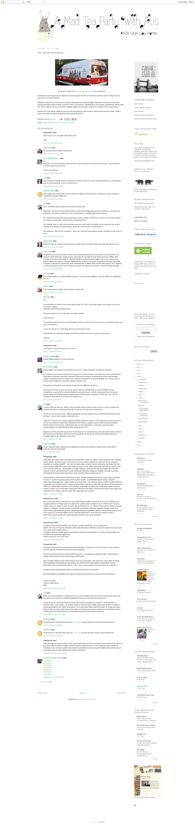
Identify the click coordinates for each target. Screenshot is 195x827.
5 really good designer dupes (146, 670)
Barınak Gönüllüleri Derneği (84, 91)
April (140, 429)
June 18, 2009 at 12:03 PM (53, 236)
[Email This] (65, 119)
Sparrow (46, 297)
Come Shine (142, 422)
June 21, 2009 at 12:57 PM (53, 292)
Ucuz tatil (77, 622)
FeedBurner (150, 337)
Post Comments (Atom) (86, 699)
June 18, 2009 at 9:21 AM (52, 143)
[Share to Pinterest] (75, 119)
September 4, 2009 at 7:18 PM (54, 614)
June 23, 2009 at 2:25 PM (52, 352)
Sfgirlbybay (141, 590)
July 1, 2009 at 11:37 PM (52, 439)
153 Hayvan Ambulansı (143, 415)
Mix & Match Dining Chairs (143, 203)
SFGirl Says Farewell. (144, 592)
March (140, 432)
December (142, 379)
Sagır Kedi (47, 148)
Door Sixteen (142, 599)
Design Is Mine (142, 570)
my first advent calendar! (145, 610)
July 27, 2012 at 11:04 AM (52, 625)
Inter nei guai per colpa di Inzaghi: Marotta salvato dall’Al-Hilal (145, 509)
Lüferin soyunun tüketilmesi (144, 115)
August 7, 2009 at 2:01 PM (52, 494)
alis (44, 204)
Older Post (121, 693)
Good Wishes (143, 419)
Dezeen (140, 494)
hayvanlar (62, 123)
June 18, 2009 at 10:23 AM (53, 173)
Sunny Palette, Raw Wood (143, 410)
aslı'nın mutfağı (49, 356)
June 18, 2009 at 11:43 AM (52, 199)
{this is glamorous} (144, 548)
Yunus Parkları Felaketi (142, 108)
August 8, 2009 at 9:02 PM (52, 540)
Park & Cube (142, 677)
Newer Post (42, 693)
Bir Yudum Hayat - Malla (146, 725)
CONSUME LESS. (140, 217)
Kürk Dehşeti (139, 111)
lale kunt (46, 273)
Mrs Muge (140, 750)
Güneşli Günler (49, 191)
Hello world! (140, 679)
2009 (139, 376)
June (140, 398)
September (142, 389)
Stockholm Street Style (145, 695)
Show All (155, 516)
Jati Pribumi (47, 661)
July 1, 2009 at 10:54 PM (52, 400)
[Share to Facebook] (73, 119)
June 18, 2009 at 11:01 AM (52, 186)
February (141, 435)
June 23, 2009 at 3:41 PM (52, 362)
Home (81, 693)
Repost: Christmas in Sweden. (147, 601)
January (141, 438)
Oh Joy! (140, 608)
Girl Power (140, 736)
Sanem (46, 286)
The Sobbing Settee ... (51, 158)
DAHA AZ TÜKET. (141, 221)
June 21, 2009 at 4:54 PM (52, 341)
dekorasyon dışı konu (51, 123)
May (140, 426)
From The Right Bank (145, 617)
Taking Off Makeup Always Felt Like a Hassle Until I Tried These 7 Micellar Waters (146, 660)
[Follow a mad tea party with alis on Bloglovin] (145, 236)
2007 (139, 445)
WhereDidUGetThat (144, 669)
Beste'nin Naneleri (144, 741)
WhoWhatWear (142, 656)
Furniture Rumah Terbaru (52, 658)
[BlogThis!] (68, 119)
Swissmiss (141, 458)
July (140, 395)
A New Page (141, 688)
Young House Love (144, 537)
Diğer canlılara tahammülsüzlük (145, 119)
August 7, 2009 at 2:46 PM (52, 518)
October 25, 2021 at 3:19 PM (53, 677)
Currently (140, 530)
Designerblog (142, 505)
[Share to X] (70, 119)
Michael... (141, 405)
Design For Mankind (144, 528)
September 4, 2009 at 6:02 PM (54, 588)
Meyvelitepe (141, 716)
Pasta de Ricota (142, 697)
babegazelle (47, 241)
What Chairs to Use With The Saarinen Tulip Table (144, 208)
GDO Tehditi (138, 104)
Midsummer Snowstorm (143, 401)
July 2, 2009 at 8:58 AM (51, 452)
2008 (139, 442)
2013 (139, 364)
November (142, 382)
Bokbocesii (141, 734)
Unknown (46, 619)
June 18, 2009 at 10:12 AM (53, 154)
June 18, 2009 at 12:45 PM (53, 247)
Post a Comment (47, 682)
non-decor (71, 123)
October (141, 385)
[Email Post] (61, 119)
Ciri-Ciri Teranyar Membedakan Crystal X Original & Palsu (144, 754)
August (141, 392)
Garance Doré (142, 686)
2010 (139, 373)
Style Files (141, 559)
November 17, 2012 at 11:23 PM (54, 653)
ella (44, 178)
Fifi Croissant (48, 367)
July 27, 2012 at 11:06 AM (52, 636)
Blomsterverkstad (144, 628)
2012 (139, 367)
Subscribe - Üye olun (142, 274)
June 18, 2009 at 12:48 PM (53, 269)
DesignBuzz (141, 484)
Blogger (102, 822)
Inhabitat (140, 469)
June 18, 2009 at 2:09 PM (52, 282)
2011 (139, 370)
